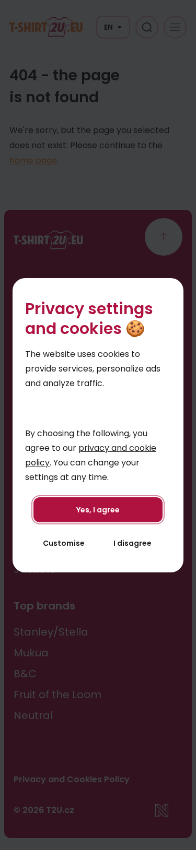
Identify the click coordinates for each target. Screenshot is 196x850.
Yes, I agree (98, 510)
